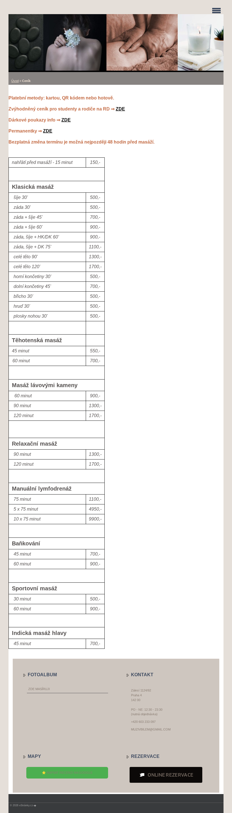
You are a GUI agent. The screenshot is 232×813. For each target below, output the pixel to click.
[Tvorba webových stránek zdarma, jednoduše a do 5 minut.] (35, 805)
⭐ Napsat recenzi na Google (67, 772)
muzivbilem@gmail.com (151, 729)
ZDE (120, 109)
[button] (166, 775)
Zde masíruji (39, 689)
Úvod (15, 81)
